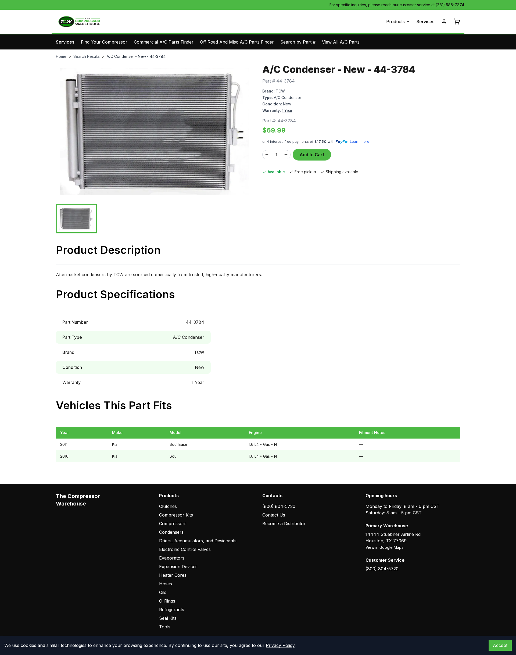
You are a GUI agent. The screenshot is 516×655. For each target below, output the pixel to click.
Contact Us (273, 515)
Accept (500, 645)
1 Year (287, 110)
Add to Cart (312, 154)
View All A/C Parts (341, 42)
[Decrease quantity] (267, 154)
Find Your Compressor (104, 42)
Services (425, 21)
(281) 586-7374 (450, 4)
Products (395, 21)
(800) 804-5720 (278, 506)
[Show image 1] (76, 218)
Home (61, 56)
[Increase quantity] (286, 154)
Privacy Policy (280, 645)
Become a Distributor (284, 523)
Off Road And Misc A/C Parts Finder (237, 42)
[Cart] (457, 21)
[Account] (444, 21)
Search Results (86, 56)
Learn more (359, 141)
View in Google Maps (384, 547)
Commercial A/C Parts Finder (164, 42)
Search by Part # (298, 42)
